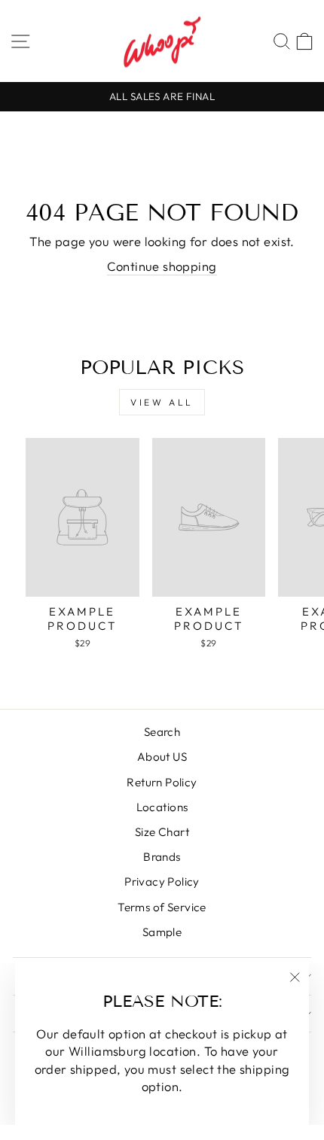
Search (162, 732)
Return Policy (162, 782)
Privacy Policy (162, 881)
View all (162, 402)
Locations (162, 807)
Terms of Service (162, 907)
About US (162, 756)
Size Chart (162, 832)
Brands (161, 857)
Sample (162, 932)
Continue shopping (161, 266)
